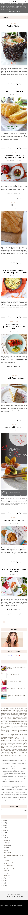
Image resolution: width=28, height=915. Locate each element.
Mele (18, 733)
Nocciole (14, 734)
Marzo (19, 731)
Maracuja (15, 731)
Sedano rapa (10, 747)
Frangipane (20, 726)
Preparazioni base (5, 742)
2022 (4, 827)
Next (18, 621)
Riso (10, 744)
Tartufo (23, 750)
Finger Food (23, 725)
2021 (4, 829)
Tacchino (16, 750)
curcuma (19, 721)
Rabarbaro (9, 743)
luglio (25, 730)
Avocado (3, 711)
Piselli (16, 738)
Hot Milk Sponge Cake (14, 378)
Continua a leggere (14, 80)
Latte (25, 729)
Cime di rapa (3, 717)
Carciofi (25, 713)
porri (23, 740)
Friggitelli (25, 726)
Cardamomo (3, 714)
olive (2, 735)
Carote (8, 714)
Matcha (3, 733)
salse (11, 746)
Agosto (4, 708)
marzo (5, 873)
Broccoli (10, 713)
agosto (5, 847)
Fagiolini (3, 725)
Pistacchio (20, 738)
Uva (26, 752)
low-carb (22, 730)
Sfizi (21, 749)
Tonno (2, 752)
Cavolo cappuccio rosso (6, 715)
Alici (15, 708)
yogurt (25, 753)
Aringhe (17, 710)
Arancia (13, 710)
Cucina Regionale (12, 721)
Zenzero (8, 755)
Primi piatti (14, 742)
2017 (4, 835)
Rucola (2, 746)
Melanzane (14, 152)
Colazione (14, 375)
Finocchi (3, 726)
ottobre (10, 735)
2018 (4, 833)
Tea (26, 750)
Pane (18, 736)
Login (1, 905)
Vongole (21, 753)
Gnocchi (7, 729)
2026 (4, 820)
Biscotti (14, 517)
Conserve (14, 718)
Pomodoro (14, 740)
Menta (25, 733)
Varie (2, 753)
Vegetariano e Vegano (10, 754)
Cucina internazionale (14, 88)
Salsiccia (15, 746)
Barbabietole (14, 711)
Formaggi (10, 726)
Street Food (11, 750)
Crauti (25, 718)
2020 (4, 830)
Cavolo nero (15, 715)
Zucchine (15, 755)
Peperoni (22, 737)
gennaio (21, 727)
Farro (7, 725)
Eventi (22, 723)
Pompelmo (20, 740)
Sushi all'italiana (14, 26)
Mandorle (7, 731)
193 (14, 621)
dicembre (11, 723)
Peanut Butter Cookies (14, 520)
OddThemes (14, 912)
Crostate (3, 720)
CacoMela (18, 713)
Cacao (14, 713)
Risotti (25, 744)
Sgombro (25, 749)
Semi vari (9, 749)
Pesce (3, 738)
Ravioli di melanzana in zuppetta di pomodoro (14, 855)
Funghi (9, 727)
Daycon (2, 723)
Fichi (18, 725)
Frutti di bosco (4, 727)
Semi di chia (15, 747)
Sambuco (19, 746)
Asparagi (14, 566)
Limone (18, 730)
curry (22, 721)
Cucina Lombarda (14, 321)
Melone (21, 733)
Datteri (25, 721)
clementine (18, 717)
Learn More (12, 11)
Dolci (16, 723)
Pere (26, 737)
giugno (2, 729)
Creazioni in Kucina (14, 427)
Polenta (7, 740)
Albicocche (8, 708)
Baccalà (6, 711)
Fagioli (25, 723)
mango (12, 731)
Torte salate (17, 752)
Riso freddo (14, 744)
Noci (17, 734)
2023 (4, 825)
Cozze (22, 718)
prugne (25, 742)
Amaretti (18, 708)
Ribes (20, 743)
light (15, 730)
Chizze (14, 205)
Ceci (19, 715)
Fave (10, 725)
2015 (4, 838)
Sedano (5, 747)
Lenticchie (7, 730)
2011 (4, 883)
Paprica (21, 735)
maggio (3, 731)
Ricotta (7, 744)
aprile (9, 710)
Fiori (7, 726)
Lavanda (3, 730)
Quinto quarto (3, 743)
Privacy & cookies (7, 905)
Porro (25, 740)
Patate (18, 737)
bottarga (6, 713)
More (11, 734)
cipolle (14, 717)
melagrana (8, 733)
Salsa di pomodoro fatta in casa (14, 681)
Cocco (22, 717)
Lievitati (12, 730)
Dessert (7, 723)
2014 (4, 878)
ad (1, 708)
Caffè (21, 713)
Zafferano (3, 755)
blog (2, 713)
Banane (10, 711)
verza (18, 753)
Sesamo (13, 749)
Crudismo (8, 720)
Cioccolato (9, 717)
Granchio (10, 729)
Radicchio (13, 743)
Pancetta (14, 735)
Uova (23, 752)
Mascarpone (24, 731)
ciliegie (25, 715)
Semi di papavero (23, 747)
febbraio (14, 725)
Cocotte (25, 717)
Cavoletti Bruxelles (18, 714)
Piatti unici (12, 738)
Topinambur (7, 752)
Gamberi (14, 727)
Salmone (7, 746)
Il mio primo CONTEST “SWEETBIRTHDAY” (16, 688)
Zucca (11, 755)
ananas (22, 708)
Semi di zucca (4, 749)
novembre (21, 734)
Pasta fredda (7, 737)
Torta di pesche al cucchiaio (13, 674)
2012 (4, 882)
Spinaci (6, 750)
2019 (4, 832)
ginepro (25, 727)
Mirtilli (8, 734)
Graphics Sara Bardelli (17, 905)
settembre (17, 749)
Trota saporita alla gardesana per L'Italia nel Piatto (14, 326)
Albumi (12, 708)
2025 (4, 822)
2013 (4, 880)
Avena (25, 710)
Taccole (20, 750)
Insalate (18, 729)
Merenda (3, 734)
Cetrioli (21, 715)
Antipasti (14, 23)
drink (19, 723)
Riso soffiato (20, 744)
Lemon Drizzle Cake (14, 91)
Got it (18, 11)
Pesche (7, 738)
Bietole (18, 711)
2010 (4, 885)
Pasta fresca (13, 737)
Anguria (25, 708)
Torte (11, 752)
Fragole (16, 726)
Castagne (12, 714)
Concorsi (14, 424)
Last (23, 621)
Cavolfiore (24, 714)
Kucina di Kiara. (16, 910)
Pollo (10, 740)
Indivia (14, 729)
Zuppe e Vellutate (22, 755)
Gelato (17, 727)
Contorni (19, 718)
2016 (4, 837)
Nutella (25, 734)
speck (2, 750)
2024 (4, 823)
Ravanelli (17, 743)
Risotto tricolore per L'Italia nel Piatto (12, 868)
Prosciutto (21, 742)
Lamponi (22, 729)
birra (21, 711)
